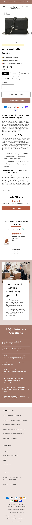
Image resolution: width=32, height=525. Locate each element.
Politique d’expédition (11, 516)
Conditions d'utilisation (12, 416)
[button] (4, 7)
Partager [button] (6, 190)
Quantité (5, 83)
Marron (6, 78)
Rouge (23, 74)
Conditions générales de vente (15, 420)
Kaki (16, 78)
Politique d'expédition (11, 425)
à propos (6, 451)
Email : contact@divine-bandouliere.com (12, 478)
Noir (5, 74)
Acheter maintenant (16, 100)
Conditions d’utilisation (17, 513)
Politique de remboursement (14, 429)
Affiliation (7, 464)
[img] (16, 226)
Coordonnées (24, 516)
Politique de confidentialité (14, 434)
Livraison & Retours (10, 455)
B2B (4, 460)
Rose (14, 74)
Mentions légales (10, 438)
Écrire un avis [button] (16, 208)
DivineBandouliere (18, 504)
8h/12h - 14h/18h (9, 484)
